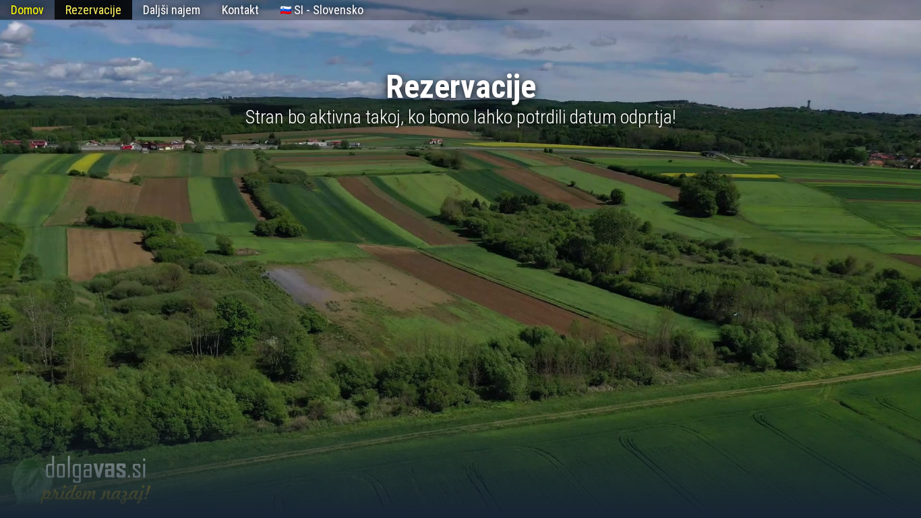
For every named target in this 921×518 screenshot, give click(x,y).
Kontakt (240, 10)
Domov (27, 10)
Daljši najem (171, 10)
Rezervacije (93, 10)
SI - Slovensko (327, 10)
